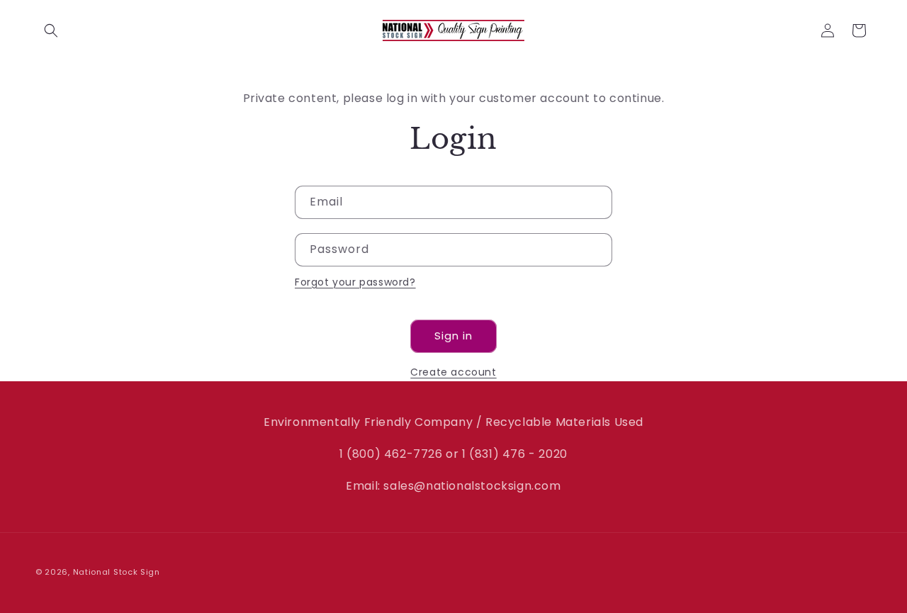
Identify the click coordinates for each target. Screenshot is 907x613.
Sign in (453, 335)
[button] (51, 30)
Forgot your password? (355, 282)
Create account (453, 372)
